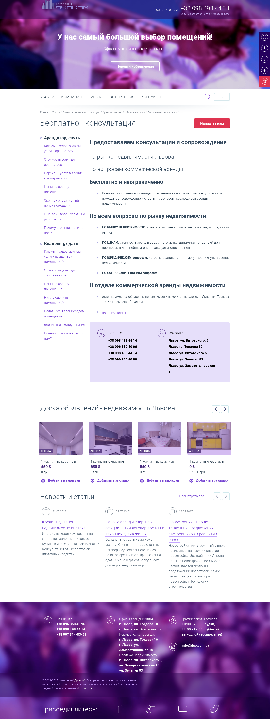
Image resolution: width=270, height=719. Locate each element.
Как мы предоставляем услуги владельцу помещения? (62, 256)
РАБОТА (96, 96)
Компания (71, 96)
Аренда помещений (113, 112)
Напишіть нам (212, 123)
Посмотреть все (191, 496)
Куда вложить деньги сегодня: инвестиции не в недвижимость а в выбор (197, 527)
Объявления (122, 96)
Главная (44, 112)
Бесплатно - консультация (162, 112)
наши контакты (114, 312)
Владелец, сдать (136, 112)
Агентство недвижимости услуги (81, 112)
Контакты (151, 96)
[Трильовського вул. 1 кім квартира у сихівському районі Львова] (61, 434)
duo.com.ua (84, 688)
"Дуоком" (79, 680)
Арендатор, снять (62, 138)
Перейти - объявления (135, 66)
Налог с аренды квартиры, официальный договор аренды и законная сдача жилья (71, 527)
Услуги (47, 96)
